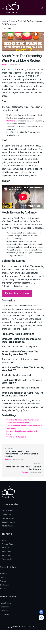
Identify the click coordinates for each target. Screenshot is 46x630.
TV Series (3, 589)
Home (4, 21)
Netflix (4, 540)
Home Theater (5, 603)
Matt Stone (10, 121)
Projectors (4, 611)
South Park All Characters (16, 437)
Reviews (12, 21)
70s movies (6, 548)
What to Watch (7, 526)
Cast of (3, 577)
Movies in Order (8, 514)
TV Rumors (4, 585)
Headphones (5, 607)
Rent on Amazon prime (17, 293)
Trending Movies (8, 518)
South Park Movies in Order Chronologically (22, 420)
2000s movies (7, 559)
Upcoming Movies (8, 522)
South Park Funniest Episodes (17, 423)
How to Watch (7, 511)
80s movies (6, 552)
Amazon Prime (7, 544)
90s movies (6, 555)
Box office (4, 574)
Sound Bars (4, 614)
